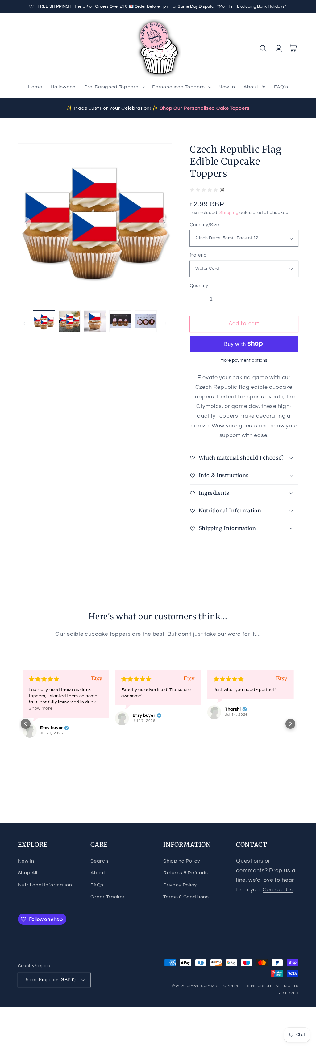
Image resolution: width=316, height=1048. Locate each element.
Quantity (199, 285)
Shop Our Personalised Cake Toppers (205, 108)
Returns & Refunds (185, 872)
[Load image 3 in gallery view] (95, 321)
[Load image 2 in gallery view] (70, 321)
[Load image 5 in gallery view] (146, 321)
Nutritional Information (45, 884)
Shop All (28, 872)
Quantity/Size (204, 225)
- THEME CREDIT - (258, 986)
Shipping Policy (181, 861)
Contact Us (278, 890)
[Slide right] (164, 222)
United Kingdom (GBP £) (49, 980)
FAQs (96, 884)
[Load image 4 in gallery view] (120, 321)
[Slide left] (26, 222)
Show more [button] (40, 708)
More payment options (244, 360)
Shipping (228, 212)
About (97, 872)
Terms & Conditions (186, 896)
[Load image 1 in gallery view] (44, 321)
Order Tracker (107, 896)
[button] (114, 86)
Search (99, 861)
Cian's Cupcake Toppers (213, 986)
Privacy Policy (180, 884)
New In (26, 861)
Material (199, 255)
